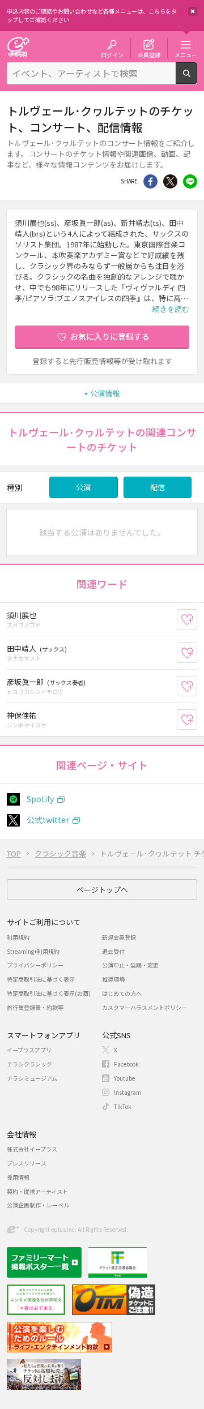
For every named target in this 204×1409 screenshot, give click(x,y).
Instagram (127, 1092)
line (190, 181)
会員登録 (149, 54)
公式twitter (48, 819)
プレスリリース (26, 1163)
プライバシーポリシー (35, 965)
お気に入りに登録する (110, 336)
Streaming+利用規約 (33, 951)
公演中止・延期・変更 (130, 965)
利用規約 (18, 937)
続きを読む (170, 308)
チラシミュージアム (32, 1078)
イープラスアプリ (29, 1050)
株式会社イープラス (32, 1149)
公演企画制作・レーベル (38, 1205)
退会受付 (113, 951)
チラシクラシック (29, 1064)
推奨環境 (113, 979)
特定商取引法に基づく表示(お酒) (49, 993)
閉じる (192, 11)
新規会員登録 (119, 937)
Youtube (124, 1078)
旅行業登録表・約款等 (35, 1007)
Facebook (126, 1064)
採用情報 (18, 1177)
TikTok (122, 1106)
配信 (157, 487)
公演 (83, 487)
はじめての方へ (122, 993)
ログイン (112, 54)
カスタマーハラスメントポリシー (144, 1007)
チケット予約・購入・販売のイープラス (18, 47)
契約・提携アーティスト (37, 1191)
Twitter (170, 181)
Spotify (40, 798)
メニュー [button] (186, 54)
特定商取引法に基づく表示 (41, 979)
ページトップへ (102, 889)
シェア (150, 181)
